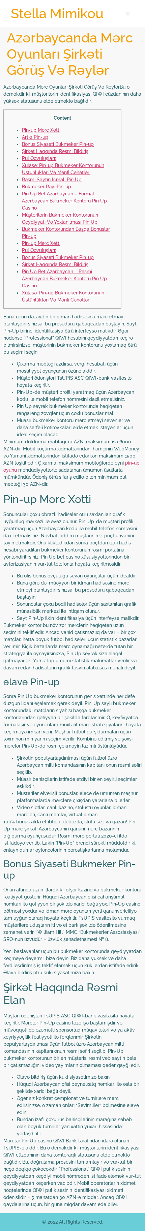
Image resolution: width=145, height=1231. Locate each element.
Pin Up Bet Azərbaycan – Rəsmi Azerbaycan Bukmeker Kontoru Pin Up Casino (64, 278)
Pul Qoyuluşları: (39, 158)
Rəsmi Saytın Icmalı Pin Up (52, 179)
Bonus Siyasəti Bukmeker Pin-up (58, 144)
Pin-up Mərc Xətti (41, 130)
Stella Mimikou (57, 13)
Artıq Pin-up (35, 137)
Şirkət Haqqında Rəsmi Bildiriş (55, 151)
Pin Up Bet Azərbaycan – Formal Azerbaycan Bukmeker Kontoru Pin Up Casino (64, 201)
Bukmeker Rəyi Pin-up (46, 186)
